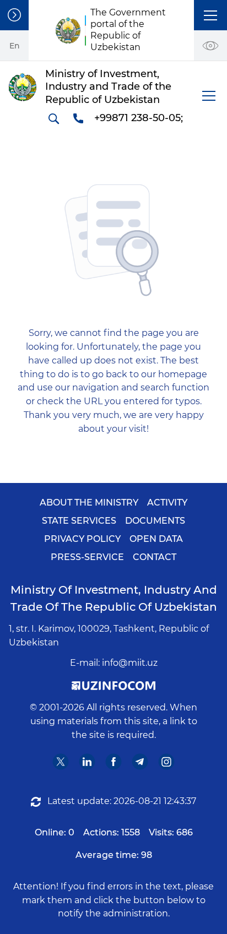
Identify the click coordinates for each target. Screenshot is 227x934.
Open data (156, 539)
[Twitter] (61, 762)
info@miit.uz (130, 663)
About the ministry (89, 502)
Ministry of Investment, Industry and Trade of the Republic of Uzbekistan (113, 598)
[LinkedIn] (87, 762)
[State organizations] (14, 15)
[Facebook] (114, 762)
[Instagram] (167, 762)
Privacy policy (82, 539)
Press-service (87, 557)
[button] (210, 15)
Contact (154, 557)
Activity (167, 502)
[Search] (53, 118)
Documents (155, 520)
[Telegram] (140, 762)
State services (79, 520)
